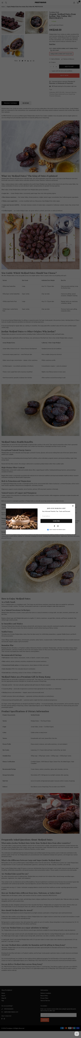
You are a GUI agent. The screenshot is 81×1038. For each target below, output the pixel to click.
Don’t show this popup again (57, 529)
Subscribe (56, 521)
